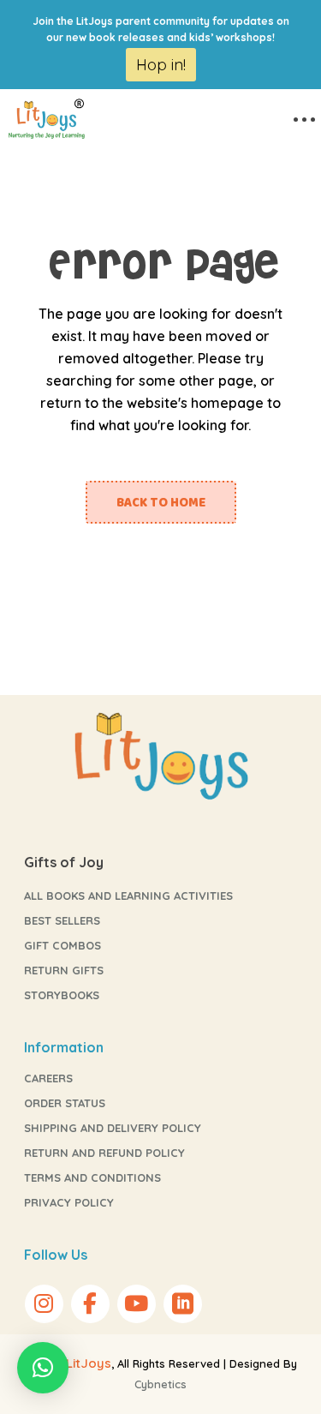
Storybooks (61, 995)
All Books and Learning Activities (128, 895)
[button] (42, 1367)
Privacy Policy (69, 1202)
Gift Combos (62, 945)
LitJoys (88, 1363)
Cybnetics (160, 1384)
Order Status (64, 1103)
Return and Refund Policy (104, 1152)
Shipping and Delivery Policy (112, 1128)
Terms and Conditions (92, 1177)
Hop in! (161, 65)
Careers (48, 1078)
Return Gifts (64, 970)
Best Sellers (62, 920)
